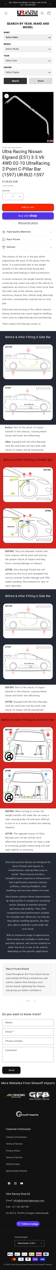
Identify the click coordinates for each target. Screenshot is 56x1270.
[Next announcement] (50, 4)
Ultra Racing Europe (19, 1265)
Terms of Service (14, 1144)
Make (7, 32)
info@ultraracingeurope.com (28, 1200)
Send (11, 1070)
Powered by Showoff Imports (40, 1265)
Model (7, 44)
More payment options (28, 223)
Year (6, 56)
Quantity (6, 190)
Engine (8, 67)
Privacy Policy (13, 1150)
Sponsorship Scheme (16, 1171)
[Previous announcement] (5, 4)
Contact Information (16, 1137)
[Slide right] (34, 1001)
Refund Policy (13, 1164)
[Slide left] (21, 1001)
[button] (6, 13)
